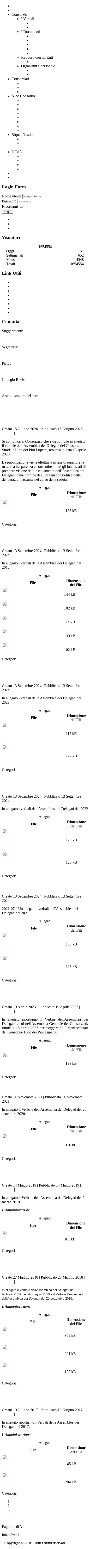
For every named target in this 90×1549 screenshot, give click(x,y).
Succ (26, 1535)
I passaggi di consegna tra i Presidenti (59, 53)
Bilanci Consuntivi (35, 113)
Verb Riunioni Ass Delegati (39, 524)
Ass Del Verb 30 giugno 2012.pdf (28, 654)
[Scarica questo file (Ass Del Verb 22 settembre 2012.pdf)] (33, 622)
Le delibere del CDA (37, 169)
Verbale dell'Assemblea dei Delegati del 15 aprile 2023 (35, 993)
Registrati (19, 219)
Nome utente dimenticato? (31, 224)
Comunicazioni (23, 178)
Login (7, 211)
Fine (33, 1535)
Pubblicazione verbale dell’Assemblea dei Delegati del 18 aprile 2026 (44, 412)
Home (16, 10)
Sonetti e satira (32, 92)
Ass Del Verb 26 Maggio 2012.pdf (29, 640)
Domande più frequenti (38, 165)
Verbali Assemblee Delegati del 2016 (39, 1501)
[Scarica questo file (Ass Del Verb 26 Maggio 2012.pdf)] (33, 636)
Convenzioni (21, 173)
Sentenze (37, 49)
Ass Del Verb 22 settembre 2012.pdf (30, 626)
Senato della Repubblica (30, 312)
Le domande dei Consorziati (42, 139)
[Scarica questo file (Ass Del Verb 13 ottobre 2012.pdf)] (33, 608)
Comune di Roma (25, 286)
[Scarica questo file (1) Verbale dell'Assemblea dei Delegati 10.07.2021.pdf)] (34, 944)
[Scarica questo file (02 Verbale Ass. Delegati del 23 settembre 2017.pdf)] (33, 1480)
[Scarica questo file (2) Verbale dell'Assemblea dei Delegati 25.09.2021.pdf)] (34, 967)
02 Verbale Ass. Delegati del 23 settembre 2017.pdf (26, 1486)
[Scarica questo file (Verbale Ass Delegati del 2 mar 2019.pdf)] (33, 1237)
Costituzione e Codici (47, 44)
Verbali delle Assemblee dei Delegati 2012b (35, 537)
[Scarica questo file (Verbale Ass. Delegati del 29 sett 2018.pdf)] (33, 1370)
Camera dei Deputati (27, 308)
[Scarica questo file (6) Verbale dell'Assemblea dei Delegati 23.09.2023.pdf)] (34, 756)
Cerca (16, 6)
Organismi (39, 70)
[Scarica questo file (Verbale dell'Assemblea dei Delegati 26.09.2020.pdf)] (34, 1145)
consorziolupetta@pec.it (32, 363)
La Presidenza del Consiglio (33, 299)
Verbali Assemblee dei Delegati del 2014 (42, 1510)
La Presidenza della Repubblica (35, 295)
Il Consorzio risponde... (39, 83)
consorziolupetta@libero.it (41, 347)
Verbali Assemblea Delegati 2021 (42, 886)
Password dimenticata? (29, 228)
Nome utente (11, 196)
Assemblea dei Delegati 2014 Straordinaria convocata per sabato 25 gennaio (44, 1516)
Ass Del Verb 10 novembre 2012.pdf (31, 599)
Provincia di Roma (26, 291)
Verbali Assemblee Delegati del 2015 (39, 1506)
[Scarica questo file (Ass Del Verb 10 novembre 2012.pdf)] (33, 594)
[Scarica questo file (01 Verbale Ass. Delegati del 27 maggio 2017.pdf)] (33, 1462)
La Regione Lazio (25, 304)
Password (10, 201)
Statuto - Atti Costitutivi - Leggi (54, 36)
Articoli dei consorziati (38, 87)
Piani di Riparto (33, 109)
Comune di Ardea (25, 282)
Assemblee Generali (46, 23)
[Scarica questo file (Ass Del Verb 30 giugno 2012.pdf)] (33, 650)
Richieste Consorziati (37, 126)
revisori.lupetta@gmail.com (52, 379)
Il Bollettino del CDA (37, 156)
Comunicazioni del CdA (39, 160)
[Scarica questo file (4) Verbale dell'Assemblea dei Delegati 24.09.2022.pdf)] (34, 862)
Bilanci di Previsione (37, 117)
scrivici (31, 331)
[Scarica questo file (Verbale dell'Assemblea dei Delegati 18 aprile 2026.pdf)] (34, 511)
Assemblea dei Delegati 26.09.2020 (44, 1087)
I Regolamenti (41, 40)
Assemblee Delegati (46, 27)
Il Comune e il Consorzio (50, 62)
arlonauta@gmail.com (55, 396)
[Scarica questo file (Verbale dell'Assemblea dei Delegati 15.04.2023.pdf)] (34, 1063)
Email (20, 433)
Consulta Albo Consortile (40, 100)
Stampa (8, 433)
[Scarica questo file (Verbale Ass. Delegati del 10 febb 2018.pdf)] (33, 1333)
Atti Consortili (32, 122)
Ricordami (10, 206)
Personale (38, 74)
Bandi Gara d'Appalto (37, 105)
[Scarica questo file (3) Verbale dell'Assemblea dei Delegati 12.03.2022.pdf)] (34, 840)
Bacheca (27, 130)
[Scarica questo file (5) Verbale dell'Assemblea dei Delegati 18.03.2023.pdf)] (34, 734)
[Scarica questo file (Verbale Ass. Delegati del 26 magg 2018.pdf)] (33, 1351)
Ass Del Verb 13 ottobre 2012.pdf (28, 612)
